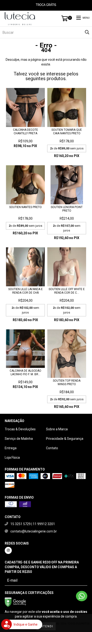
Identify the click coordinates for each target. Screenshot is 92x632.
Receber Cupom (46, 347)
